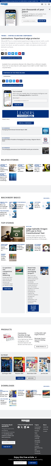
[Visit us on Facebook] (19, 427)
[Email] (6, 53)
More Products (41, 346)
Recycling (29, 226)
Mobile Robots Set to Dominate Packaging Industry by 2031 (4, 248)
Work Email (16, 97)
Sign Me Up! (41, 21)
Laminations (6, 76)
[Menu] (49, 4)
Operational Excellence (4, 245)
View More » (46, 198)
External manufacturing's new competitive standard (36, 394)
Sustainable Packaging (38, 245)
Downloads (21, 390)
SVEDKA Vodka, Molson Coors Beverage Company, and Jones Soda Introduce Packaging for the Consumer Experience (4, 258)
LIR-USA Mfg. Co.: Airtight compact (37, 169)
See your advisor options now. (33, 308)
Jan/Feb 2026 (44, 373)
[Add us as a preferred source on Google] (23, 53)
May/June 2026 (19, 373)
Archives (31, 378)
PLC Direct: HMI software (21, 169)
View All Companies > (25, 123)
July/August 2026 (6, 373)
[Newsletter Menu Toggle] (42, 4)
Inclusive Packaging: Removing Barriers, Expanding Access (21, 393)
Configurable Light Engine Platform (40, 333)
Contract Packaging (34, 391)
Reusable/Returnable (19, 244)
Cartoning (38, 202)
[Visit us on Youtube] (28, 427)
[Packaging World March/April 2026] (31, 364)
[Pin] (19, 53)
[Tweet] (16, 53)
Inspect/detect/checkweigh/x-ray (17, 203)
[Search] (45, 4)
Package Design (3, 255)
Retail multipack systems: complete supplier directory (4, 402)
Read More (7, 289)
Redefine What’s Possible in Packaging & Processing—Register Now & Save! (21, 140)
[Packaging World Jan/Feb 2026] (44, 364)
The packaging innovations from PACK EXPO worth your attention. (20, 149)
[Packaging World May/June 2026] (19, 364)
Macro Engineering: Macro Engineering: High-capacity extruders (4, 169)
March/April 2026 (31, 373)
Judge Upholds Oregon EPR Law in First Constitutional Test (36, 231)
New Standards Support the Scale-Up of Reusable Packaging (18, 247)
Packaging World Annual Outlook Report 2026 (14, 129)
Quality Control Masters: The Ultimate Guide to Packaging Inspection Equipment (17, 206)
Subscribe (21, 378)
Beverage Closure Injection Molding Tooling (40, 340)
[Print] (2, 53)
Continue (33, 463)
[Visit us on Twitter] (22, 427)
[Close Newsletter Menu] (49, 9)
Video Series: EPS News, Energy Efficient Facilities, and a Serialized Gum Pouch (38, 248)
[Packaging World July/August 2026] (6, 364)
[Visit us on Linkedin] (25, 427)
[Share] (9, 53)
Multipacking (4, 399)
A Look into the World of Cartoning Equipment (38, 205)
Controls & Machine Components (20, 35)
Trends (3, 35)
